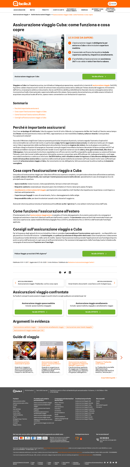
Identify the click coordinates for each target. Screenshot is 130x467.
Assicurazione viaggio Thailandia (85, 411)
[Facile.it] (22, 5)
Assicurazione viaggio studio (42, 417)
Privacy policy (33, 463)
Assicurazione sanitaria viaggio (43, 402)
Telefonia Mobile (18, 415)
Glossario (99, 407)
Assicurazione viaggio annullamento (92, 303)
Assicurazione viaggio (21, 14)
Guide (98, 401)
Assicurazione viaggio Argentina (84, 409)
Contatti (15, 423)
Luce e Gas (16, 411)
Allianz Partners (59, 402)
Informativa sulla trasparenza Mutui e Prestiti (94, 463)
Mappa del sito (17, 425)
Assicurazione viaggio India (83, 415)
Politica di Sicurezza (40, 463)
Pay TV (15, 417)
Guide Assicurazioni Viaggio (41, 14)
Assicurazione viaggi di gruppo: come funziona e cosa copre (51, 363)
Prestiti (45, 10)
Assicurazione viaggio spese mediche (38, 303)
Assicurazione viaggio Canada (84, 403)
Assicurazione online (19, 401)
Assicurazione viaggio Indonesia (84, 413)
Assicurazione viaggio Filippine (84, 419)
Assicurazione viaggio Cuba (83, 405)
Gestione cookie (57, 463)
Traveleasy (58, 404)
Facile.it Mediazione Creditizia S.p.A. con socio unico (70, 452)
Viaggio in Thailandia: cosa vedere (103, 363)
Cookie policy (49, 463)
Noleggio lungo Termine (20, 419)
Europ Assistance (60, 412)
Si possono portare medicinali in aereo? (22, 363)
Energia (84, 10)
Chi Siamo (16, 421)
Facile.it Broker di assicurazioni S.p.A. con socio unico (56, 448)
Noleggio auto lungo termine (110, 9)
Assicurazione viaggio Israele (83, 417)
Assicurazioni (19, 10)
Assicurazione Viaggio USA (83, 401)
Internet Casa (17, 409)
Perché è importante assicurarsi (27, 108)
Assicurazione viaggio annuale (42, 415)
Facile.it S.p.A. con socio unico (85, 455)
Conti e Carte (58, 10)
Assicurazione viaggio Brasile (83, 407)
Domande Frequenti (101, 405)
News (97, 403)
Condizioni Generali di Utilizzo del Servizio (21, 463)
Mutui (32, 10)
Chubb (56, 414)
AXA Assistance (59, 407)
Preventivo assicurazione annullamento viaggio (41, 412)
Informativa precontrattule (76, 463)
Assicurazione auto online (20, 403)
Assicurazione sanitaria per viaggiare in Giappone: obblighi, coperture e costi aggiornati (78, 364)
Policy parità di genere (66, 463)
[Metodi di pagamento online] (30, 438)
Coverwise (58, 410)
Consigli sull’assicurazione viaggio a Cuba (30, 118)
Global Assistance (60, 416)
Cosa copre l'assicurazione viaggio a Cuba (31, 112)
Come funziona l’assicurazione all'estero (30, 115)
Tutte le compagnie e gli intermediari (61, 419)
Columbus (58, 408)
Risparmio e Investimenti (71, 10)
